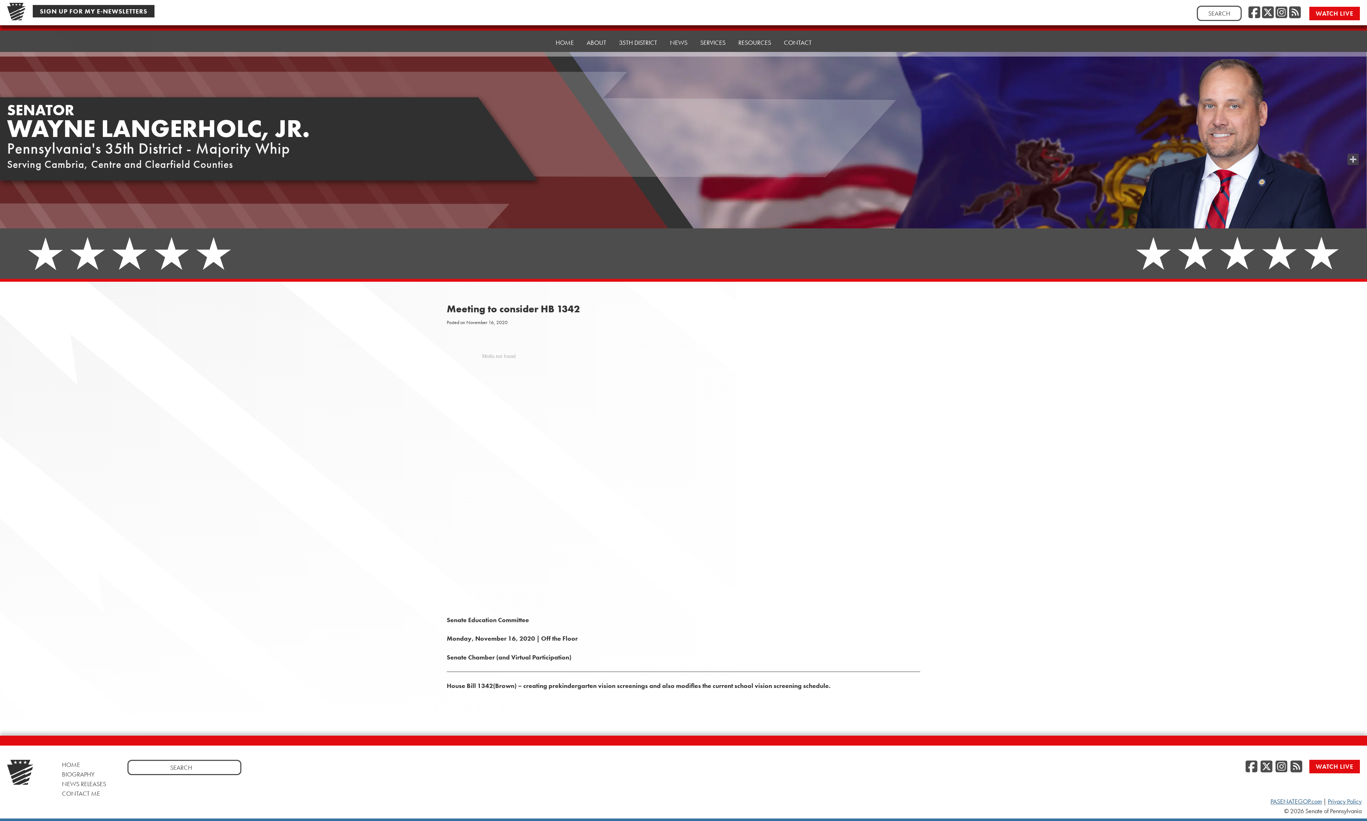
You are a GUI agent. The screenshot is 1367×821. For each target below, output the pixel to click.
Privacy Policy (1345, 801)
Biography (78, 774)
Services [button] (713, 42)
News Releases (84, 784)
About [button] (596, 42)
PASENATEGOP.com (1296, 801)
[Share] (1353, 159)
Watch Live (1334, 13)
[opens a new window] (1353, 145)
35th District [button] (638, 42)
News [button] (678, 42)
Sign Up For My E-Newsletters (93, 11)
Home (565, 42)
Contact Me (81, 793)
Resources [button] (754, 42)
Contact (798, 42)
